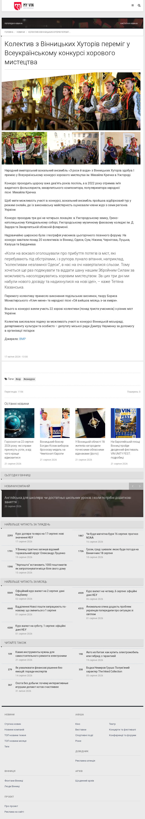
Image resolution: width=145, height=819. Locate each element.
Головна (9, 32)
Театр (112, 724)
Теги (7, 746)
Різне (78, 740)
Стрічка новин (13, 724)
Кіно (77, 724)
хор (19, 379)
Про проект (11, 806)
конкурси (30, 379)
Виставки (80, 729)
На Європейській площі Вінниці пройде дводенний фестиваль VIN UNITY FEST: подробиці (125, 449)
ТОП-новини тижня (15, 735)
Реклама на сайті (14, 811)
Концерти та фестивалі (122, 729)
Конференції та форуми (122, 735)
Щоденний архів (84, 780)
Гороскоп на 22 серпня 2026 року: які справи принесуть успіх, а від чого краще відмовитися (19, 449)
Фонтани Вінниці (14, 780)
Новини (21, 32)
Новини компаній (14, 729)
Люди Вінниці (12, 786)
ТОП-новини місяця (15, 740)
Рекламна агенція (85, 760)
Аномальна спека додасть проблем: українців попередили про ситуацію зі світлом (109, 610)
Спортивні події (84, 735)
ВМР (22, 339)
